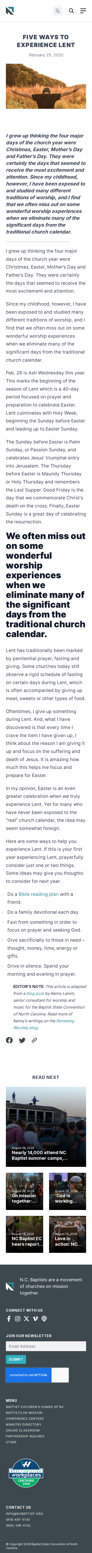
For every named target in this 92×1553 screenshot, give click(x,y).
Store (11, 1442)
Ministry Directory (23, 1424)
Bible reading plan (39, 894)
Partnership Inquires (25, 1436)
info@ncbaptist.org (24, 1514)
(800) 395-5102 (18, 1525)
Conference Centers (25, 1418)
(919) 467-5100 (18, 1519)
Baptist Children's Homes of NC (35, 1407)
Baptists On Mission (24, 1413)
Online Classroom (23, 1430)
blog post (35, 993)
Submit (16, 1359)
